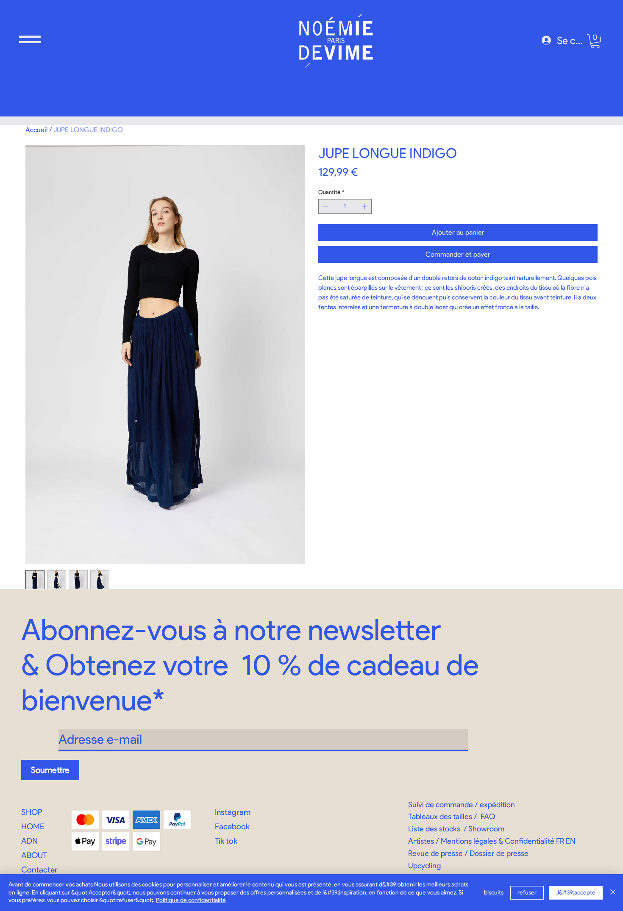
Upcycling (424, 865)
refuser (527, 892)
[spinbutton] (345, 206)
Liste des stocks (434, 828)
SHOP (31, 812)
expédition (497, 804)
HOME (32, 826)
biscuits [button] (493, 892)
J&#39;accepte (575, 892)
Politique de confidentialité (191, 900)
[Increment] (365, 206)
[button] (30, 39)
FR (560, 841)
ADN (29, 841)
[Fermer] (613, 892)
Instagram (232, 812)
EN (571, 841)
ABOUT (34, 855)
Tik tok (226, 841)
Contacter (39, 870)
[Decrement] (325, 206)
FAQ (488, 816)
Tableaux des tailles (440, 816)
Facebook (232, 826)
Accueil (36, 130)
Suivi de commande (440, 804)
